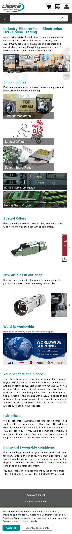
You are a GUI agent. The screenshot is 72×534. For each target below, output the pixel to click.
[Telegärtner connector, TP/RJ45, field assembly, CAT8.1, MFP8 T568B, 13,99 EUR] (29, 248)
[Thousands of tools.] (64, 56)
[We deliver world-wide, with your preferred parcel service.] (61, 56)
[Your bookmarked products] (57, 6)
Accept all (11, 528)
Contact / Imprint (36, 495)
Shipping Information (36, 501)
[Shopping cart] (48, 6)
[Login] (66, 6)
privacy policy (19, 521)
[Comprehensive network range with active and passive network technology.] (69, 56)
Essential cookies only (37, 528)
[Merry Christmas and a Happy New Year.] (58, 56)
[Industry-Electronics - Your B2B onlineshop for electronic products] (13, 6)
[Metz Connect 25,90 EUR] (29, 305)
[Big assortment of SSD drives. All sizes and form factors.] (66, 56)
